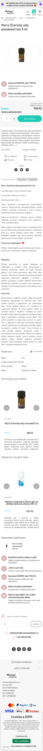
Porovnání (11, 160)
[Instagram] (24, 649)
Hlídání (30, 160)
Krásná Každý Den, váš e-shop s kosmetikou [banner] (9, 13)
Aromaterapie (30, 18)
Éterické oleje (8, 20)
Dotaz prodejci (33, 156)
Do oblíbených (12, 156)
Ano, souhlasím (21, 741)
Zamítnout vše (21, 736)
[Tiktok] (29, 649)
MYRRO (33, 150)
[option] (21, 55)
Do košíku (29, 118)
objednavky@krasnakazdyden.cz (24, 633)
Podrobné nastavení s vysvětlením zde (21, 746)
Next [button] (36, 408)
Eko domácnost (10, 18)
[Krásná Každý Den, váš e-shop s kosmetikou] (2, 18)
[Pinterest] (19, 649)
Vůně (21, 18)
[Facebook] (14, 649)
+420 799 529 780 (23, 637)
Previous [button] (7, 408)
